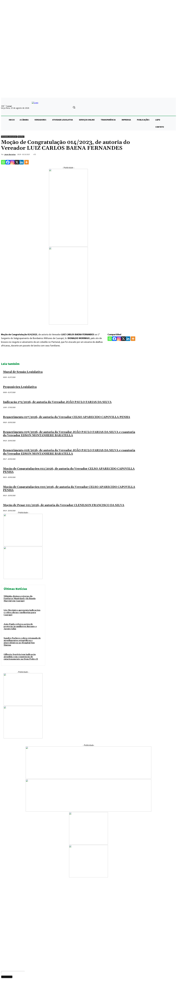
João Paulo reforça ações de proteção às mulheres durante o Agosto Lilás (20, 626)
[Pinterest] (112, 355)
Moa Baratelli (6, 936)
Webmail (71, 991)
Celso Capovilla (7, 941)
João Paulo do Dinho (9, 950)
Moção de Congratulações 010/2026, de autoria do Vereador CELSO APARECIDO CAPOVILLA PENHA (69, 488)
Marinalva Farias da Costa (11, 943)
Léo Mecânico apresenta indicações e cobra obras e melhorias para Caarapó (22, 612)
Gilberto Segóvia (7, 938)
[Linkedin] (21, 162)
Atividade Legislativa (9, 136)
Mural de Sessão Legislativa (23, 372)
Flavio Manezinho (7, 955)
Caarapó (4, 916)
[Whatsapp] (3, 162)
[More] (26, 162)
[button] (74, 107)
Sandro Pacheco (7, 934)
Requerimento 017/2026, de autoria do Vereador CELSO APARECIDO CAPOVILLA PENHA (66, 417)
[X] (17, 162)
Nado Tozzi (5, 957)
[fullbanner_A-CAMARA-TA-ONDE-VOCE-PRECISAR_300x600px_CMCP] (68, 246)
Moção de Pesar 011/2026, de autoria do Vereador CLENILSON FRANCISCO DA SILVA (63, 505)
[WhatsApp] (122, 355)
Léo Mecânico (6, 948)
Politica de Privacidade (57, 991)
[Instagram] (12, 162)
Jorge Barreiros (10, 154)
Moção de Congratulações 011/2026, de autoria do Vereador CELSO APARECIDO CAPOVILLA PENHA (69, 470)
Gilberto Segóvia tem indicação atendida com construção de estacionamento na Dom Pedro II (21, 656)
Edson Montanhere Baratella (12, 952)
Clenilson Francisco (8, 945)
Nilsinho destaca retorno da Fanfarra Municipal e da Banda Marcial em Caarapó (20, 598)
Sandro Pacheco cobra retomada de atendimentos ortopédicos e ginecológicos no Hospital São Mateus (22, 641)
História (4, 914)
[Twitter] (103, 355)
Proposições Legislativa (20, 387)
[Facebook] (8, 162)
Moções (21, 136)
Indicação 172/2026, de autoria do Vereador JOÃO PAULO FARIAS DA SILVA (57, 402)
